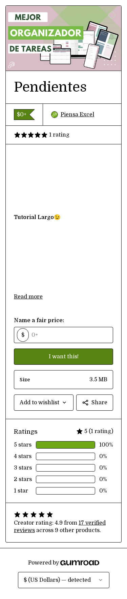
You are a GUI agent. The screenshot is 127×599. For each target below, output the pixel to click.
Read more (28, 297)
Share (99, 403)
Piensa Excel (77, 115)
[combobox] (43, 402)
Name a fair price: (39, 320)
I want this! (64, 357)
